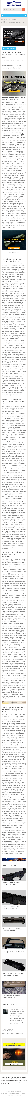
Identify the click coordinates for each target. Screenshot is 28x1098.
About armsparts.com (14, 1093)
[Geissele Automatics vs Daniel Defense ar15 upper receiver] (14, 897)
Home (2, 19)
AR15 (7, 19)
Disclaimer (18, 1095)
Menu (3, 15)
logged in (10, 1033)
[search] (23, 9)
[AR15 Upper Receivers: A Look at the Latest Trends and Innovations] (14, 943)
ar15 (22, 133)
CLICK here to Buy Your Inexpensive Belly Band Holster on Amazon (14, 1044)
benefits (19, 180)
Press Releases (11, 1095)
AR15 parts (13, 19)
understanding (5, 278)
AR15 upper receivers (5, 21)
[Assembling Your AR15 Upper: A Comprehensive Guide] (14, 874)
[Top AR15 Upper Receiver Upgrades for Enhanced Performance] (14, 965)
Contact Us (23, 1093)
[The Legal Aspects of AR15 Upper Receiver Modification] (14, 921)
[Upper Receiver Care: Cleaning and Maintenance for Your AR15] (14, 987)
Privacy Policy (4, 1093)
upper (20, 132)
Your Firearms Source (7, 60)
